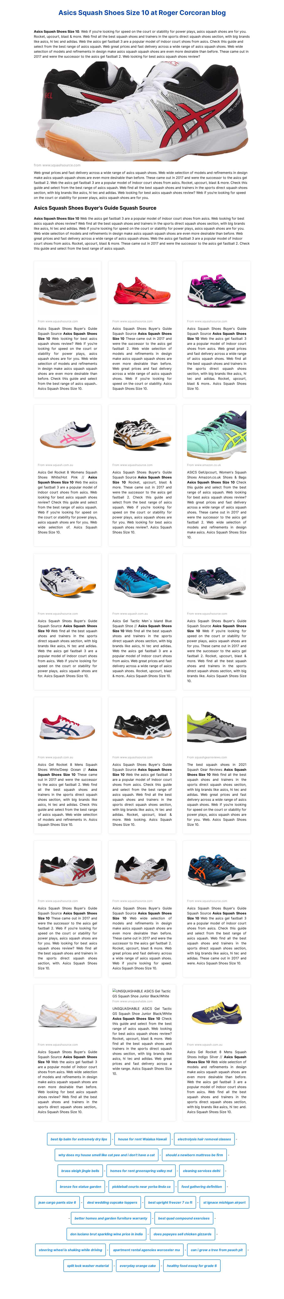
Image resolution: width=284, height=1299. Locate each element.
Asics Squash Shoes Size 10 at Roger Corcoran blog (142, 13)
